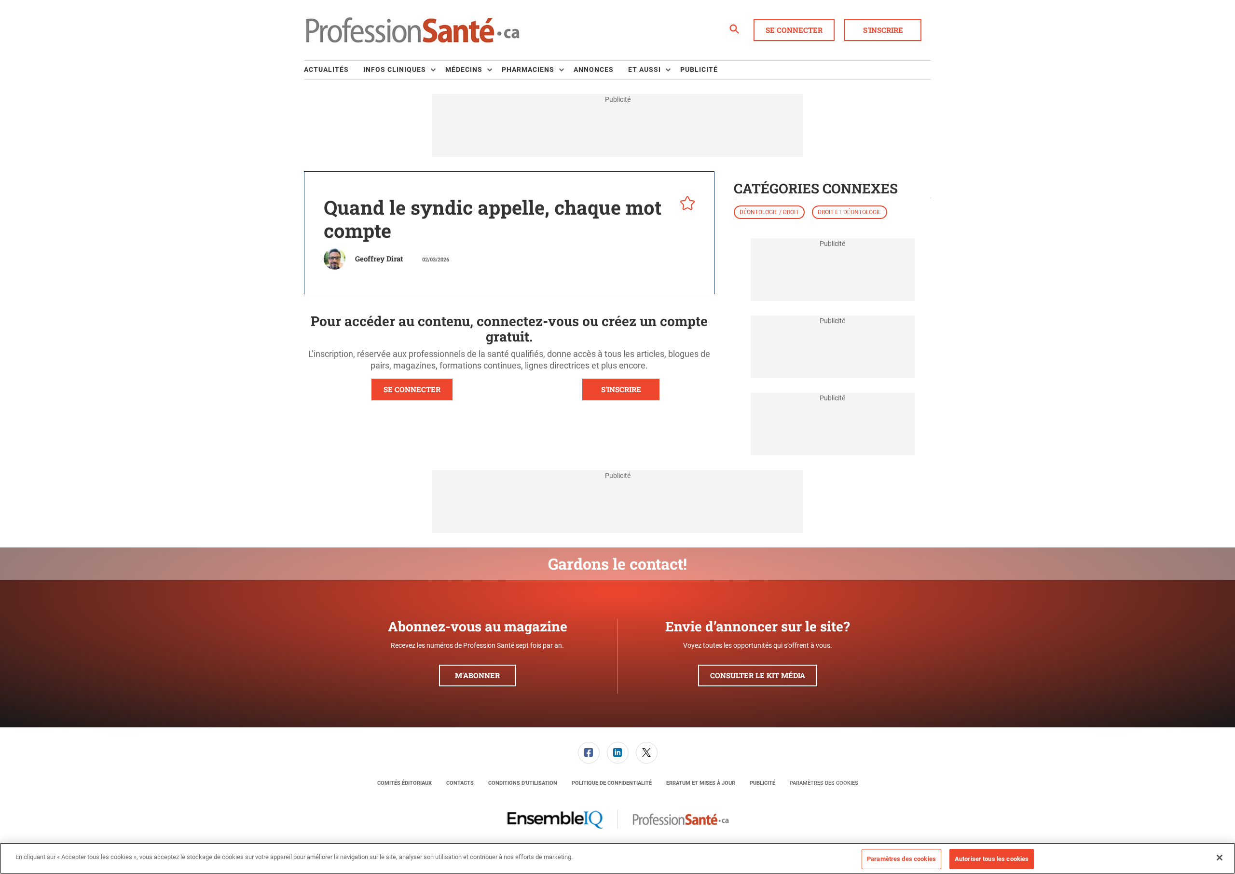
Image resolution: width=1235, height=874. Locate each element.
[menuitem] (333, 70)
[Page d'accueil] (412, 30)
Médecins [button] (463, 69)
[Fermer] (1219, 857)
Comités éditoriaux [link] (404, 783)
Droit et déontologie (849, 212)
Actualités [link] (326, 69)
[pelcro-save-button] (685, 204)
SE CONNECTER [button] (412, 389)
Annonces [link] (594, 69)
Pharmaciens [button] (528, 69)
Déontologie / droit (769, 212)
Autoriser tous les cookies (992, 858)
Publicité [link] (699, 69)
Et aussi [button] (644, 69)
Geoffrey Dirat (379, 258)
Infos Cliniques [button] (394, 69)
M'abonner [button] (477, 675)
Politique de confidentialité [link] (612, 783)
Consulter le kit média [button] (757, 675)
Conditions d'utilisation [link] (522, 783)
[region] (617, 858)
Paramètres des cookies (824, 783)
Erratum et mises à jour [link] (700, 783)
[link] (589, 753)
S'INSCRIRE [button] (621, 389)
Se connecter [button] (794, 30)
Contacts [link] (460, 783)
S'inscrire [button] (883, 30)
